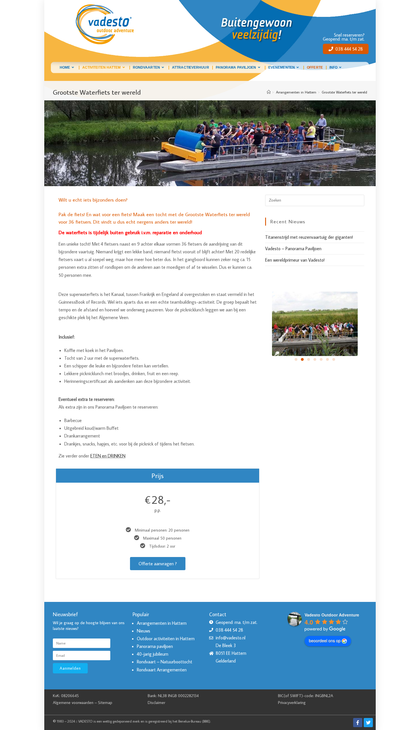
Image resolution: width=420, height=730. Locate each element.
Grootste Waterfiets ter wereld (344, 92)
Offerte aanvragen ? (158, 563)
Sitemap (105, 702)
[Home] (269, 92)
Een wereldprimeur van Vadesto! (295, 260)
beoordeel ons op (325, 640)
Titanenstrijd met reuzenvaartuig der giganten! (309, 237)
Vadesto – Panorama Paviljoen (293, 248)
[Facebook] (357, 722)
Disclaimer (156, 702)
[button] (296, 359)
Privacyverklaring (292, 702)
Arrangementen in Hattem (162, 623)
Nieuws (143, 631)
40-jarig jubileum (152, 654)
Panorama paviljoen (155, 646)
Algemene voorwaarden (73, 702)
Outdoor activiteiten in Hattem (166, 638)
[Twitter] (368, 722)
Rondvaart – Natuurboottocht (164, 662)
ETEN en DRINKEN (107, 456)
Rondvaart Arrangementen (162, 670)
